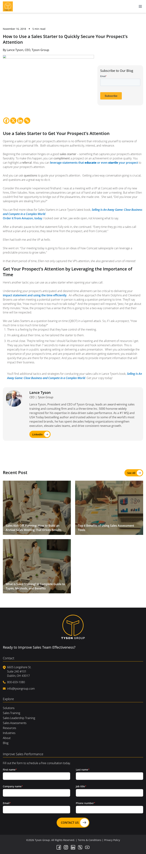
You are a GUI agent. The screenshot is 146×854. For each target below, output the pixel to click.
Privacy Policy (112, 840)
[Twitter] (80, 847)
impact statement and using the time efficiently (35, 295)
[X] (13, 120)
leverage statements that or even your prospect (94, 163)
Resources (9, 728)
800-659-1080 (16, 682)
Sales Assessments (14, 723)
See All (131, 473)
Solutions (8, 708)
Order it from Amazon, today (22, 218)
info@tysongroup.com (21, 689)
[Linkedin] (20, 120)
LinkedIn (37, 434)
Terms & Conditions (89, 840)
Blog (5, 743)
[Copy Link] (27, 120)
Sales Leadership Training (19, 718)
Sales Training (11, 713)
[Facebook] (6, 120)
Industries (9, 733)
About (7, 738)
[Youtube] (87, 847)
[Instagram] (66, 847)
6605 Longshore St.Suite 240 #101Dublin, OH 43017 (19, 671)
